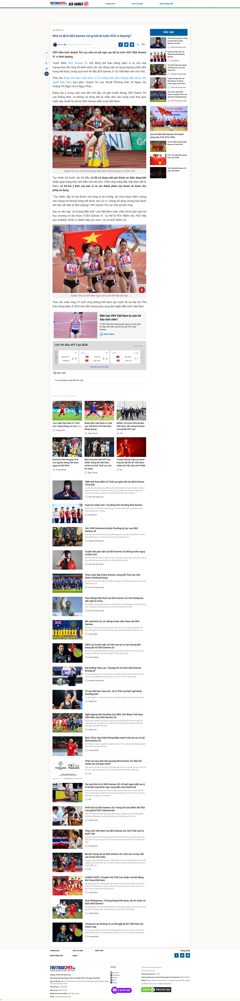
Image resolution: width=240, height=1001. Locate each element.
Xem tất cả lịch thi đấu (99, 367)
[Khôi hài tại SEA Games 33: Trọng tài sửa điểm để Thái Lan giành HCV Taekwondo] (67, 816)
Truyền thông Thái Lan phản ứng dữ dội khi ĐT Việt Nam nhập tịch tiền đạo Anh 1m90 (131, 462)
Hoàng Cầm (60, 430)
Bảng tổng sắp (166, 4)
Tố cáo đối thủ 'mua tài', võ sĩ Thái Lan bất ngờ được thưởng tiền (113, 692)
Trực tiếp (99, 951)
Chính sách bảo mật (148, 971)
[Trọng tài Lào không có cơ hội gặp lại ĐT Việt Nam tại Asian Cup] (67, 932)
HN (89, 799)
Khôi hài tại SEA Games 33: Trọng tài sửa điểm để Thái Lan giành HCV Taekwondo (115, 809)
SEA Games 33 (57, 30)
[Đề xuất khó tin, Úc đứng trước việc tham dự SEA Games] (67, 629)
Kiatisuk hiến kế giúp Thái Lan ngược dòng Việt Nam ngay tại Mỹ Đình (65, 462)
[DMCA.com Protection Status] (156, 990)
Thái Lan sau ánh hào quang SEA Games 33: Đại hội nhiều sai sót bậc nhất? (113, 762)
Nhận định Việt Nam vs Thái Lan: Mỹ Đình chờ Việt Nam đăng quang (98, 426)
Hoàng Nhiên (61, 470)
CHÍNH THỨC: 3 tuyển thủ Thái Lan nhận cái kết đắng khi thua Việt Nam (114, 879)
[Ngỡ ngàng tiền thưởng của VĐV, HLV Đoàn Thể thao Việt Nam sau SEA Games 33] (67, 723)
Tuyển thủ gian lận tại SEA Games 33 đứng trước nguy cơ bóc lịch (115, 553)
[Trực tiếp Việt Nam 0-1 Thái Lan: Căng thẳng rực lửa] (67, 410)
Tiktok (114, 983)
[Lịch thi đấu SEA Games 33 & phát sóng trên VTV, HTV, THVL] (169, 118)
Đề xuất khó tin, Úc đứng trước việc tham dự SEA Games (112, 623)
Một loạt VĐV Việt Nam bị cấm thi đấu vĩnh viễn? (120, 325)
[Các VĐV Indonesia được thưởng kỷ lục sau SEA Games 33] (67, 536)
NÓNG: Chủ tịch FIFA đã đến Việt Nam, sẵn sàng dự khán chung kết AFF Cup (131, 426)
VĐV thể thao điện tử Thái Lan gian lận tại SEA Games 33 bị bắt (114, 483)
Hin (89, 774)
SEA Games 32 (77, 63)
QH (121, 433)
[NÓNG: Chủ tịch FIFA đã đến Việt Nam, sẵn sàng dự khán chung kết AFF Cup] (131, 410)
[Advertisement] (120, 15)
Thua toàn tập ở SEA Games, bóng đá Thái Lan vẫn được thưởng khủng (112, 576)
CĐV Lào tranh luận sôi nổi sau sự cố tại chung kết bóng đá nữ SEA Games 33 (113, 646)
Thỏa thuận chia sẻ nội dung (151, 967)
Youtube (115, 973)
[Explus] (99, 377)
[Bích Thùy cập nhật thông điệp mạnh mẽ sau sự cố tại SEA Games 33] (67, 746)
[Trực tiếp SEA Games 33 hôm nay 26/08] (158, 173)
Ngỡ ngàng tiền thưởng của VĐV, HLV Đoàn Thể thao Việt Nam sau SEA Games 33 (114, 716)
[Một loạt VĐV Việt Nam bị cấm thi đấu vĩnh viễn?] (75, 325)
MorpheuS (92, 515)
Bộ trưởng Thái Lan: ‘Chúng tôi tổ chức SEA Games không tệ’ (113, 669)
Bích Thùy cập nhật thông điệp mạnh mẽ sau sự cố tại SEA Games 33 (115, 739)
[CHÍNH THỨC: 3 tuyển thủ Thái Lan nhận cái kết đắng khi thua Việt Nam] (67, 885)
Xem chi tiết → (138, 346)
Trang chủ (110, 4)
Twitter (115, 978)
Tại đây (157, 974)
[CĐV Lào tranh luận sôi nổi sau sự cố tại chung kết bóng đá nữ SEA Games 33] (67, 653)
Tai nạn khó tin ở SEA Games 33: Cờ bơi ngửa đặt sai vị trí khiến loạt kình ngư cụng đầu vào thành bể (115, 786)
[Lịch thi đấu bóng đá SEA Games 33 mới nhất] (158, 146)
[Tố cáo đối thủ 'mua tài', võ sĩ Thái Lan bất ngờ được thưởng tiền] (67, 699)
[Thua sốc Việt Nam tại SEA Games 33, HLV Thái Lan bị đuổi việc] (67, 839)
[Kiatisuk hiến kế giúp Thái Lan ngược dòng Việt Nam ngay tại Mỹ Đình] (67, 447)
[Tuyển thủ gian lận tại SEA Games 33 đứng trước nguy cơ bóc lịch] (67, 560)
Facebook (116, 975)
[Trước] (56, 357)
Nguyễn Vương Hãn (96, 541)
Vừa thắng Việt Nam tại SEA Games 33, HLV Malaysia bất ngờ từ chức (114, 599)
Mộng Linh (92, 701)
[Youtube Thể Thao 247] (188, 955)
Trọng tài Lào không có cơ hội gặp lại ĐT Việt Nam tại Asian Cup (114, 925)
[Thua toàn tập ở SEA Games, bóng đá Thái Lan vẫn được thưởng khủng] (67, 583)
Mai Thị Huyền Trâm (96, 588)
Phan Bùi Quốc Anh (95, 497)
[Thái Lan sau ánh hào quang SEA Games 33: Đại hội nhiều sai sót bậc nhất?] (67, 769)
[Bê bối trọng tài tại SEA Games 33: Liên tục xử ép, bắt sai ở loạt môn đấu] (67, 862)
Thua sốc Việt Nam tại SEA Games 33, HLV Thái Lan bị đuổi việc (114, 832)
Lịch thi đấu (137, 4)
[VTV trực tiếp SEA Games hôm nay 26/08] (158, 160)
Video (75, 956)
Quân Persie (93, 820)
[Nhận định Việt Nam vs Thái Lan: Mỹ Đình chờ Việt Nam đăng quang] (99, 410)
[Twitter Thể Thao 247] (182, 955)
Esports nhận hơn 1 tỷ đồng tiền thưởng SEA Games (113, 504)
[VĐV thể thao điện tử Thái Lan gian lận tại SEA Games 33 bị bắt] (67, 490)
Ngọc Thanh (92, 433)
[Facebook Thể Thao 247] (176, 955)
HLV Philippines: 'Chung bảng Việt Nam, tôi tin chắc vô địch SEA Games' (115, 902)
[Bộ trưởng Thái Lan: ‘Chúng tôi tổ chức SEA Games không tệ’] (67, 676)
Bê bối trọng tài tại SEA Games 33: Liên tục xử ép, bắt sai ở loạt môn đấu (114, 855)
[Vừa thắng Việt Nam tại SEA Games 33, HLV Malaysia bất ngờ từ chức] (67, 606)
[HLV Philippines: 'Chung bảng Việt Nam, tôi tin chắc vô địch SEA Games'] (67, 909)
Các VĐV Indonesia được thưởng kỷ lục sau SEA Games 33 (111, 530)
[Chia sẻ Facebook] (120, 44)
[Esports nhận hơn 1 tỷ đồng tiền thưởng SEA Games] (67, 513)
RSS (114, 980)
